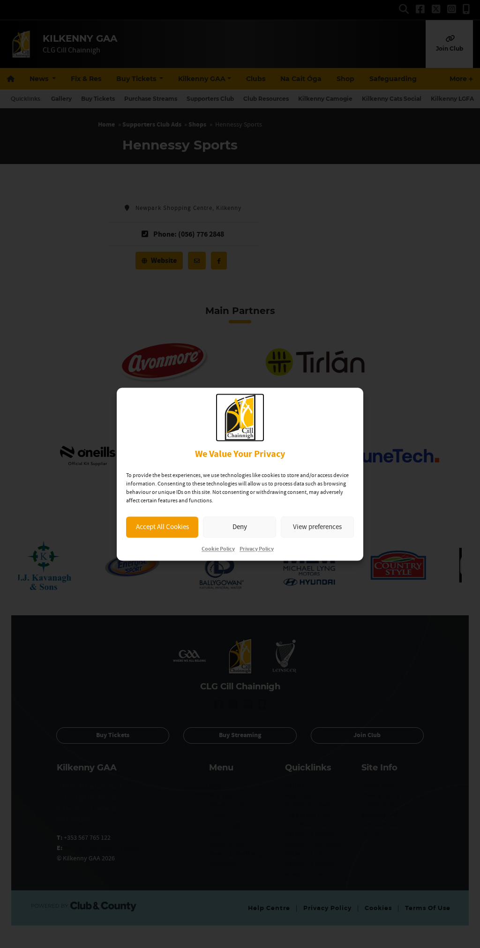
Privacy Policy (257, 549)
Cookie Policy (218, 549)
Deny (239, 527)
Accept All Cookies (162, 527)
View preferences (317, 527)
